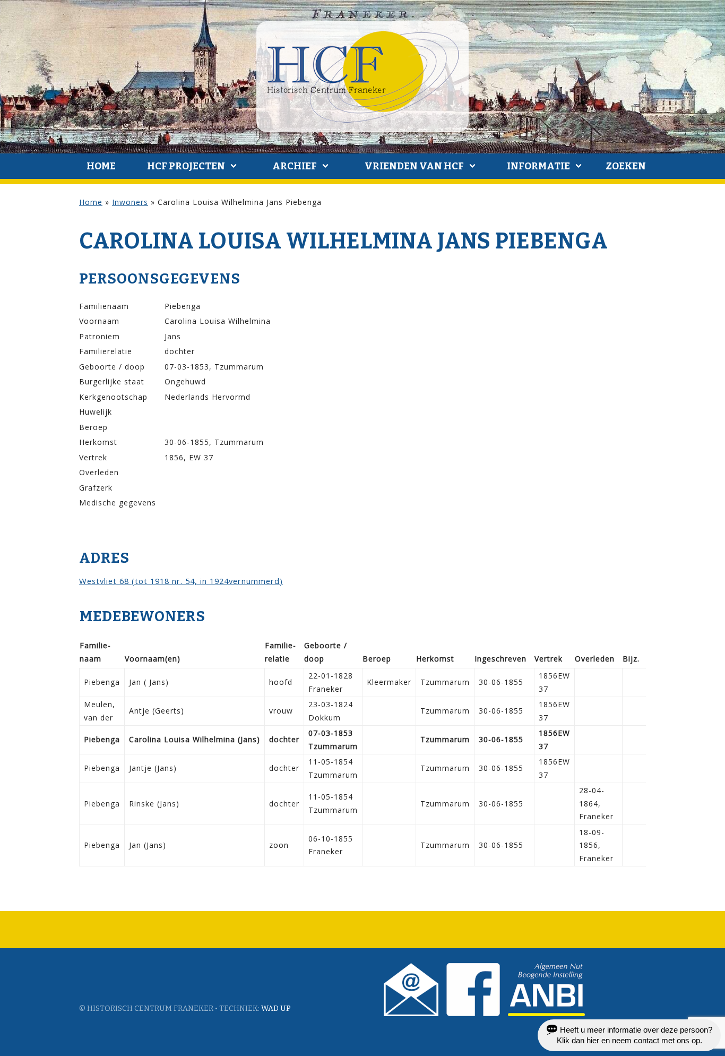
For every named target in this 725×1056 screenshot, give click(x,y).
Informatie (538, 166)
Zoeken (626, 166)
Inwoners (130, 202)
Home (101, 166)
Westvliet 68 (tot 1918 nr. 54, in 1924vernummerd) (181, 581)
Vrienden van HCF (414, 166)
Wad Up (276, 1008)
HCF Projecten (186, 166)
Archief (294, 166)
